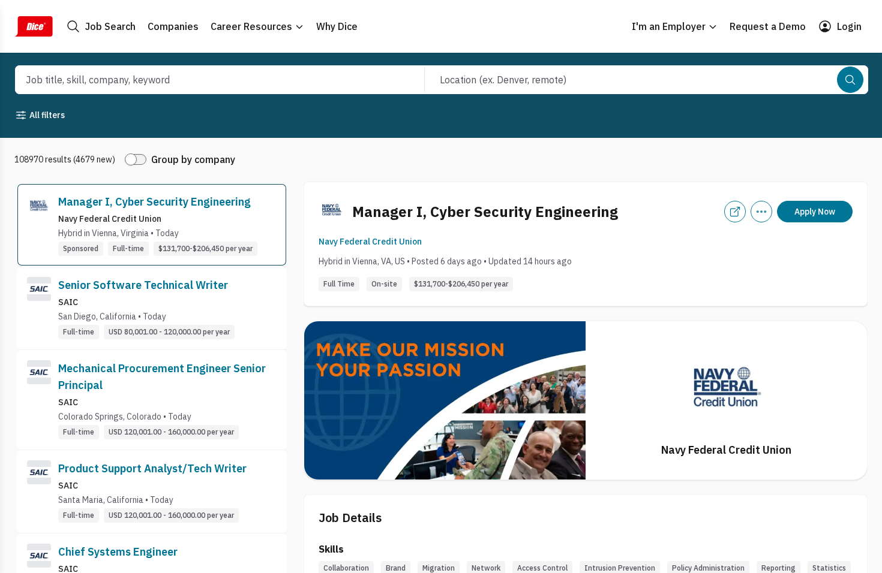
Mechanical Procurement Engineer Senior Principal (162, 376)
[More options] (761, 211)
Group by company (193, 159)
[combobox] (206, 79)
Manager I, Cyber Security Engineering (154, 202)
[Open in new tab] (735, 211)
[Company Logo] (39, 225)
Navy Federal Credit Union (370, 241)
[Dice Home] (33, 26)
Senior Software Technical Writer (143, 285)
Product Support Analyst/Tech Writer (152, 468)
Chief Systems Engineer (118, 552)
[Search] (850, 80)
